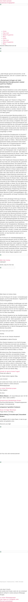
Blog (4, 36)
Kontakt (21, 581)
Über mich (6, 33)
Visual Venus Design (12, 586)
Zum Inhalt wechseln (5, 1)
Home (4, 31)
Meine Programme (8, 35)
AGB (16, 581)
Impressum (3, 581)
